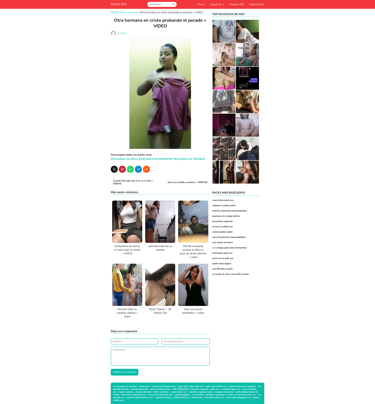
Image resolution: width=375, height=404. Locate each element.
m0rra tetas (196, 397)
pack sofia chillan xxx (216, 386)
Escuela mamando (199, 389)
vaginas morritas (163, 397)
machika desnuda (139, 389)
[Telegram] (138, 169)
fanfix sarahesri (161, 392)
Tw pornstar (198, 394)
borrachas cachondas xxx (134, 394)
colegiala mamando (224, 392)
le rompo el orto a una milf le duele (231, 274)
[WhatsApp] (130, 169)
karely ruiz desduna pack (164, 386)
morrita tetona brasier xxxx (140, 397)
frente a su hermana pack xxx (241, 394)
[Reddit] (146, 169)
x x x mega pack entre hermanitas (230, 247)
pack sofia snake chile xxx (190, 386)
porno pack (144, 386)
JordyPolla (121, 33)
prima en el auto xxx (223, 258)
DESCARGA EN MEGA (125, 159)
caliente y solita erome (224, 205)
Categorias (215, 4)
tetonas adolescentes (160, 389)
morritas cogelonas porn (200, 392)
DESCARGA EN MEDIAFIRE (155, 159)
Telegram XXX (236, 4)
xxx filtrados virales (223, 268)
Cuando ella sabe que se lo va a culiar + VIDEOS (133, 182)
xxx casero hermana (223, 242)
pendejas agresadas (215, 394)
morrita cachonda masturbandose (230, 210)
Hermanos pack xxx (222, 252)
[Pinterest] (122, 169)
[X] (114, 169)
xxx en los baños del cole (160, 394)
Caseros (132, 12)
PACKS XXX (119, 4)
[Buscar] (173, 4)
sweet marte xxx (179, 392)
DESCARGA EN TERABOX (189, 159)
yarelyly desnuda (143, 392)
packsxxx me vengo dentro (226, 216)
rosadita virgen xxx (231, 389)
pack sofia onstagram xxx (238, 397)
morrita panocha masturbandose (229, 237)
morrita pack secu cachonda (242, 386)
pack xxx (215, 389)
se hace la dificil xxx (223, 226)
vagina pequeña (182, 394)
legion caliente (126, 392)
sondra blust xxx (181, 397)
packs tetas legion (222, 263)
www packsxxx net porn (125, 386)
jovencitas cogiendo (223, 221)
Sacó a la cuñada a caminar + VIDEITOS (187, 182)
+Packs (201, 4)
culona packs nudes (222, 231)
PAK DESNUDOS (181, 389)
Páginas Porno (256, 4)
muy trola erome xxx (223, 200)
